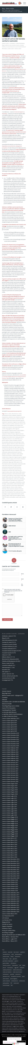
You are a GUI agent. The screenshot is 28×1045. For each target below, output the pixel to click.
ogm (12, 462)
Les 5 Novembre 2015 (8, 916)
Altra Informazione (20, 43)
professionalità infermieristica (14, 467)
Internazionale (6, 667)
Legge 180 (21, 448)
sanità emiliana (17, 477)
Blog (3, 45)
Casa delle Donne (21, 422)
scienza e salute (14, 487)
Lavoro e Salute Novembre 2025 (10, 878)
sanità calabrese (9, 475)
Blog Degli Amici (6, 693)
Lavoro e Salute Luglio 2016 (9, 796)
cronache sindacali (7, 665)
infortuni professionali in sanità (8, 445)
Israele (23, 965)
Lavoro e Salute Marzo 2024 (9, 853)
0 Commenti (12, 43)
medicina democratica (17, 455)
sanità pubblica (5, 482)
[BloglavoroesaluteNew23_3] (11, 3)
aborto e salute (8, 413)
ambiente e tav (12, 417)
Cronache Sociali (17, 46)
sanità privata (20, 480)
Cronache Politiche (7, 646)
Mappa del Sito (6, 922)
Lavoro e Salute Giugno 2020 (10, 783)
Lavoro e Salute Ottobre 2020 (10, 880)
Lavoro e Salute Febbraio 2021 (10, 750)
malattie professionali (12, 452)
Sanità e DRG (5, 477)
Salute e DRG (18, 472)
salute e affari (12, 472)
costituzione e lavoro (18, 423)
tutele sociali (18, 497)
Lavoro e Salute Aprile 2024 (9, 729)
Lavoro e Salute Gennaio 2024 (10, 777)
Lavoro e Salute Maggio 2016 (10, 817)
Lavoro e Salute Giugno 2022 (10, 788)
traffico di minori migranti (15, 495)
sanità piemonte (13, 480)
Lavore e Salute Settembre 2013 (10, 718)
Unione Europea (6, 985)
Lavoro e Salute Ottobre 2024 (10, 888)
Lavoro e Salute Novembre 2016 (10, 859)
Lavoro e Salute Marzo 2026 (9, 857)
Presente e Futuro (7, 928)
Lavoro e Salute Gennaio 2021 (10, 771)
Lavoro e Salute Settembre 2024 (10, 909)
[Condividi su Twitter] (11, 507)
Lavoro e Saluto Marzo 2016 (9, 913)
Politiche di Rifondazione (8, 661)
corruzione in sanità (9, 423)
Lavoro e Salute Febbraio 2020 (10, 748)
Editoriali (4, 699)
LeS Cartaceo (5, 918)
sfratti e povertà (10, 488)
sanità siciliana (10, 483)
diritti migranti (16, 428)
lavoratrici (4, 669)
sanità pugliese (12, 482)
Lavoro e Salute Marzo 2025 (9, 855)
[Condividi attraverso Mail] (23, 507)
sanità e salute (11, 48)
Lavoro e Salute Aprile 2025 (9, 731)
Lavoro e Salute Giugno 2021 (10, 785)
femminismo (19, 435)
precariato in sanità (12, 465)
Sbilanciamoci (20, 485)
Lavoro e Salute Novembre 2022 (10, 871)
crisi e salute (17, 425)
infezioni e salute (14, 443)
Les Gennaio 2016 (7, 920)
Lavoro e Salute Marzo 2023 (9, 850)
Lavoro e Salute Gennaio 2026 (10, 781)
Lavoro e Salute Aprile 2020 (9, 720)
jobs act (12, 447)
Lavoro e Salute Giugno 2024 (10, 792)
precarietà (19, 465)
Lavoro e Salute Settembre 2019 (10, 899)
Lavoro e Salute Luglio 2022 (9, 809)
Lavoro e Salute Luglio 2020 (9, 804)
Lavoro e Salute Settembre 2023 (10, 907)
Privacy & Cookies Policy (8, 930)
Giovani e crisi (11, 438)
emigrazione (17, 432)
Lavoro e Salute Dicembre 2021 (10, 737)
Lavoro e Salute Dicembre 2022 (10, 739)
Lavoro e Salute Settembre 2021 (10, 903)
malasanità (4, 452)
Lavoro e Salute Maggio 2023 (10, 832)
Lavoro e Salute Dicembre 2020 (10, 735)
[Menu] (24, 3)
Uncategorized (6, 680)
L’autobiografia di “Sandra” (9, 710)
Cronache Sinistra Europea (9, 650)
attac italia (21, 418)
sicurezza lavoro (6, 678)
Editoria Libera (6, 657)
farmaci (7, 435)
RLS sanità (15, 470)
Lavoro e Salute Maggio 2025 (10, 836)
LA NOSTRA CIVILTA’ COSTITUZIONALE (12, 714)
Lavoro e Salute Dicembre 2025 (10, 746)
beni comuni (12, 420)
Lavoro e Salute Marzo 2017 (9, 838)
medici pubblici (19, 453)
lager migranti (18, 447)
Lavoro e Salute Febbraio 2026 (10, 760)
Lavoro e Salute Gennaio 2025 (10, 779)
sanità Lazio (16, 478)
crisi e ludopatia (10, 425)
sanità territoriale (17, 483)
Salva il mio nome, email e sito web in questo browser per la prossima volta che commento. (13, 591)
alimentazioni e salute (7, 415)
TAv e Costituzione (9, 492)
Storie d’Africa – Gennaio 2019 (10, 937)
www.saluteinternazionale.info (14, 411)
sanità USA (8, 485)
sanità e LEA (11, 477)
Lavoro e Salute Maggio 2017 (10, 819)
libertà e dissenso (11, 450)
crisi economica (8, 427)
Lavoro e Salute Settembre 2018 (10, 897)
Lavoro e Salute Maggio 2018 (10, 821)
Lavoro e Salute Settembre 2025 (10, 911)
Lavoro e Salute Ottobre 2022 (10, 884)
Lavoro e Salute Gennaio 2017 (10, 762)
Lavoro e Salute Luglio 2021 (9, 806)
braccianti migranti (20, 420)
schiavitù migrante (6, 487)
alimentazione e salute (16, 413)
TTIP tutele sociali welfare (9, 497)
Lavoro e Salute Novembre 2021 (10, 869)
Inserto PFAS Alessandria (8, 708)
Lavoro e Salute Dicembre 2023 (10, 741)
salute (7, 472)
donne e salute (16, 430)
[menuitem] (20, 3)
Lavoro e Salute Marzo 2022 (9, 848)
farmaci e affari (12, 435)
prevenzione (4, 467)
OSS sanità (5, 671)
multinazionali (5, 462)
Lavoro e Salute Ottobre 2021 (10, 882)
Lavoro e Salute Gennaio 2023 (10, 775)
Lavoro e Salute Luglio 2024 (9, 813)
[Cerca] (20, 3)
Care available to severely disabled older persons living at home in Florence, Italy (14, 376)
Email (22, 579)
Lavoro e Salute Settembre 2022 (10, 905)
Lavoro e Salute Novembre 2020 (10, 867)
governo (4, 440)
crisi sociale (15, 427)
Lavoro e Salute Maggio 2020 (10, 825)
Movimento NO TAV (9, 460)
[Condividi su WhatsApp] (17, 507)
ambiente (14, 415)
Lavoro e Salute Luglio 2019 (9, 802)
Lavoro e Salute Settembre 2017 (10, 895)
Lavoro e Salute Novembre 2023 (10, 874)
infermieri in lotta (20, 442)
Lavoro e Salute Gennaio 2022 (10, 773)
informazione (21, 443)
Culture (4, 655)
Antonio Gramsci (6, 691)
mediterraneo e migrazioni (8, 457)
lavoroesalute (16, 448)
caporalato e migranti (12, 422)
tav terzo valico (22, 492)
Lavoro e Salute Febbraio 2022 (10, 752)
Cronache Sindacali (10, 46)
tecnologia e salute (6, 493)
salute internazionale (16, 473)
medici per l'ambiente (11, 453)
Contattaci (4, 697)
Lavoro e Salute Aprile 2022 (9, 725)
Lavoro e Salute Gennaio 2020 (10, 769)
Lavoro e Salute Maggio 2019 (10, 823)
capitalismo (4, 422)
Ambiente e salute (7, 636)
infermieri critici (12, 442)
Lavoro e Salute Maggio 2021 (10, 827)
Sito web (22, 585)
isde (9, 447)
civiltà (3, 423)
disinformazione (18, 954)
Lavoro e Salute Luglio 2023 (9, 811)
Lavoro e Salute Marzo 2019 (9, 842)
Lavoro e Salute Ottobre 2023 (10, 886)
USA (11, 985)
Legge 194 (4, 450)
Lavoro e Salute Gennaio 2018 (10, 764)
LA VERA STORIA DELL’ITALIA (9, 716)
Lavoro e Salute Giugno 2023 (10, 790)
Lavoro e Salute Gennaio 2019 (10, 767)
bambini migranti (5, 420)
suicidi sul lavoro (17, 490)
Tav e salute (16, 492)
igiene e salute (9, 440)
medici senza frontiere (7, 455)
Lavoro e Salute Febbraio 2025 (10, 758)
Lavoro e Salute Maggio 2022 (10, 829)
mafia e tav (22, 450)
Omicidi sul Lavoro (7, 924)
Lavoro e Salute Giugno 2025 (10, 794)
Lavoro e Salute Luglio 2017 (9, 798)
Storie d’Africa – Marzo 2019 (9, 941)
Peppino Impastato (7, 926)
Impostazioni (21, 1042)
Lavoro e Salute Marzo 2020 (9, 844)
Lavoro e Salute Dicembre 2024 (10, 743)
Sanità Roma (19, 482)
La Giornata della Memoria (9, 712)
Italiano (17, 1043)
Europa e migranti (15, 433)
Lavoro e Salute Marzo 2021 (9, 846)
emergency (11, 432)
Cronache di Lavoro (15, 45)
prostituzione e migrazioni (7, 468)
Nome (22, 574)
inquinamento (5, 447)
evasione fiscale (6, 956)
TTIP (3, 497)
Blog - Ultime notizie (8, 8)
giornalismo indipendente (8, 960)
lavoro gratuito (9, 448)
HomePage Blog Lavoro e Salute (10, 706)
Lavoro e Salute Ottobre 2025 (10, 890)
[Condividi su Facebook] (5, 507)
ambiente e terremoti (20, 417)
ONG (15, 462)
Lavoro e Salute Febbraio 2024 (10, 756)
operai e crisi (19, 462)
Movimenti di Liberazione (9, 659)
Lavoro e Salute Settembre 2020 (10, 901)
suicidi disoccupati (9, 490)
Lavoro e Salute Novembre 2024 (10, 876)
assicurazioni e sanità (14, 418)
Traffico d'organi (5, 495)
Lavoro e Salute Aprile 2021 (9, 722)
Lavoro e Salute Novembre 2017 (10, 861)
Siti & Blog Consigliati (7, 932)
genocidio (15, 958)
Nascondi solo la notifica (10, 1042)
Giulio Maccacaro (18, 438)
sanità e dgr (22, 475)
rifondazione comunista (7, 470)
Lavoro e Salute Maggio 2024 (10, 834)
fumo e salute (15, 437)
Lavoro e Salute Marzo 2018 (9, 840)
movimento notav (18, 460)
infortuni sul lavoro (20, 445)
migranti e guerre (18, 457)
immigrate (15, 440)
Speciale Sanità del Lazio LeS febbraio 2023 (13, 934)
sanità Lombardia (6, 480)
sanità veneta (14, 485)
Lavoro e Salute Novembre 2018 (10, 863)
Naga (10, 462)
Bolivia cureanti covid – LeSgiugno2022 (12, 695)
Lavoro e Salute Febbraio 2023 (10, 754)
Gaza (10, 958)
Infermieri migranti (6, 443)
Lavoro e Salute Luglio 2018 (9, 800)
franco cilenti (9, 437)
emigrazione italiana (6, 433)
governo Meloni (6, 963)
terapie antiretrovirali (15, 493)
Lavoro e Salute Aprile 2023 (9, 727)
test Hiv (22, 493)
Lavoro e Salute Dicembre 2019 (10, 733)
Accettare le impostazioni (14, 1039)
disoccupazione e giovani (7, 430)
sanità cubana (17, 475)
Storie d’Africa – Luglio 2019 (9, 939)
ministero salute (9, 458)
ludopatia (17, 450)
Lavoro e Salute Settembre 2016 (10, 892)
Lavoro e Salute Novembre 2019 (10, 865)
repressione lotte (17, 468)
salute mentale (6, 978)
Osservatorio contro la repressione (9, 463)
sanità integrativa (9, 478)
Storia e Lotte (5, 663)
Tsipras (22, 495)
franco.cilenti (18, 48)
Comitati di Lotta (7, 45)
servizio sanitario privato (8, 676)
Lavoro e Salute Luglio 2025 (9, 815)
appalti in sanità (5, 418)
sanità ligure (22, 478)
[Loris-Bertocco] (12, 27)
